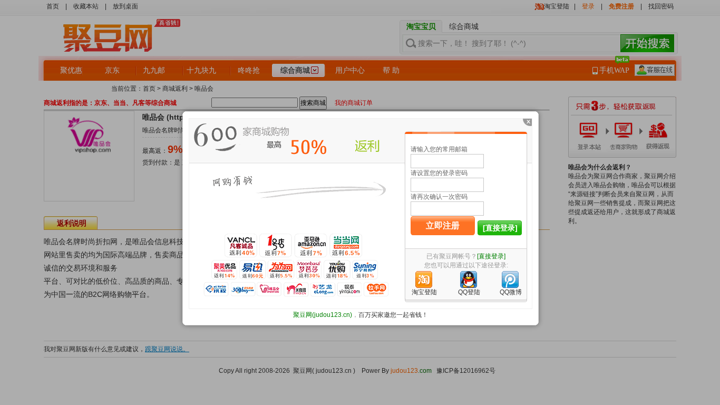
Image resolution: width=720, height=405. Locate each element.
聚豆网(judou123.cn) (322, 315)
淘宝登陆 (424, 292)
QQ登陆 (469, 292)
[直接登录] (500, 228)
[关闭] (526, 124)
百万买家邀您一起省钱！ (393, 315)
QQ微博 (511, 292)
